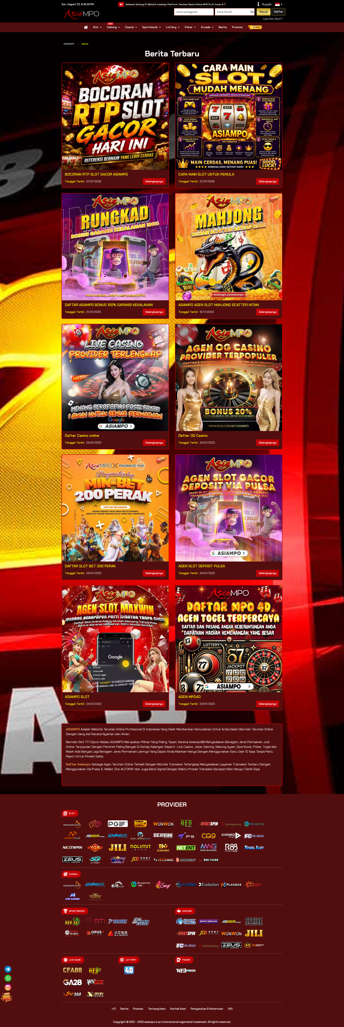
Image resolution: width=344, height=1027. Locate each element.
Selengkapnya (154, 181)
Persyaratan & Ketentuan (207, 1008)
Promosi (237, 27)
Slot (96, 27)
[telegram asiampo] (8, 969)
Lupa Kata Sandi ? (272, 18)
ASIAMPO (69, 43)
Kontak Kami (178, 1008)
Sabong (112, 27)
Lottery (171, 27)
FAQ (230, 1008)
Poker (189, 27)
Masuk (263, 12)
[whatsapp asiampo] (8, 978)
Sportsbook (150, 27)
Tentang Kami (156, 1008)
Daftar (278, 11)
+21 (113, 1008)
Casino (129, 27)
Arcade (205, 27)
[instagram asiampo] (8, 987)
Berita (223, 27)
